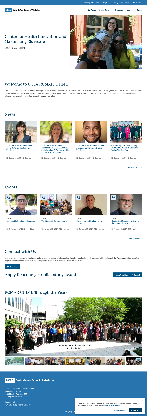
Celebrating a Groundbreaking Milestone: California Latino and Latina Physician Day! (124, 148)
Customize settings (119, 410)
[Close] (142, 400)
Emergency (68, 411)
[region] (110, 406)
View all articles (134, 167)
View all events (134, 238)
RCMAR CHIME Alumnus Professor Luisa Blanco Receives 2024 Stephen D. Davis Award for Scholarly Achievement (55, 149)
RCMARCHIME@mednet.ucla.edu (18, 405)
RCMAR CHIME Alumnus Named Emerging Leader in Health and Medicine (90, 148)
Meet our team (12, 267)
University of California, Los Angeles (95, 3)
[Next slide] (138, 327)
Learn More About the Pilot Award (128, 275)
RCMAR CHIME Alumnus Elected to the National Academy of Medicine (20, 148)
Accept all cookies (136, 410)
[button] (126, 3)
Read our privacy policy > (112, 405)
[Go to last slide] (8, 327)
